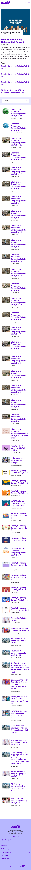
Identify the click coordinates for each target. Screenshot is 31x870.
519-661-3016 (15, 836)
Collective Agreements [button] (8, 849)
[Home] (15, 823)
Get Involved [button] (5, 855)
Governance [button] (5, 859)
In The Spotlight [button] (6, 852)
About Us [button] (4, 845)
